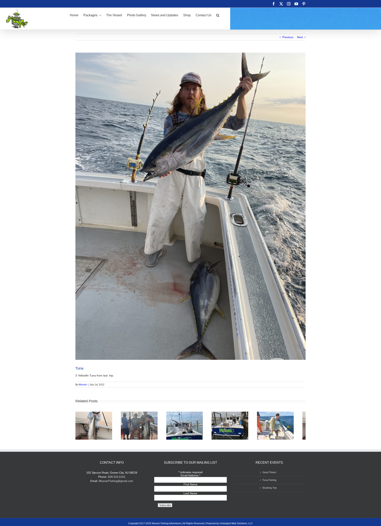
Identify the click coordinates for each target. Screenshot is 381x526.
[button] (217, 15)
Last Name (190, 495)
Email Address (190, 477)
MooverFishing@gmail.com (116, 482)
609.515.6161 (116, 478)
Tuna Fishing (269, 482)
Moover (83, 384)
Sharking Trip (269, 489)
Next (300, 37)
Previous (287, 37)
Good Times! (269, 474)
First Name (190, 486)
